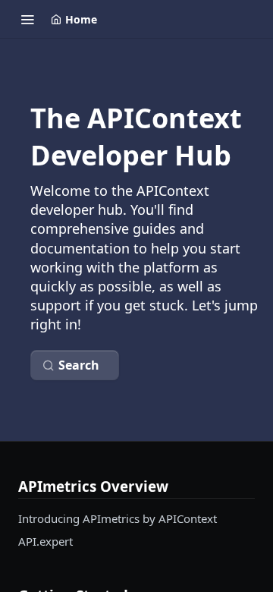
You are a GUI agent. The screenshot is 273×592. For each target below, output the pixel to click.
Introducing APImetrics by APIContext (117, 518)
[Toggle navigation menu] (27, 19)
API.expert (45, 541)
